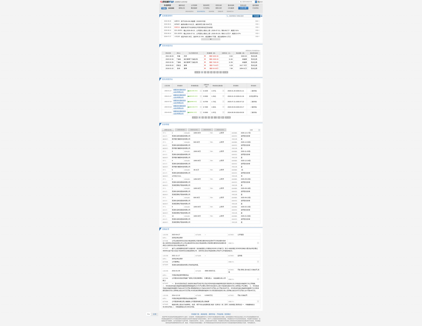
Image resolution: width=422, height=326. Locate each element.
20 (222, 117)
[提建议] (152, 314)
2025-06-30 (181, 130)
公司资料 (194, 5)
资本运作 (243, 5)
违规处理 (220, 11)
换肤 (261, 2)
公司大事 (243, 8)
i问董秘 (164, 8)
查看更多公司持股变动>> (253, 50)
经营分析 (219, 5)
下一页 (225, 72)
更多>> (257, 21)
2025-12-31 (167, 130)
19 (219, 117)
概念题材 (194, 8)
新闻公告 (182, 8)
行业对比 (256, 8)
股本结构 (231, 5)
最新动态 (182, 5)
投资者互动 (230, 11)
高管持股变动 (189, 11)
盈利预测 (256, 5)
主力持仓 (206, 8)
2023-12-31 (220, 130)
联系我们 (228, 314)
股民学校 (212, 314)
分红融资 (231, 8)
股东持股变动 (201, 11)
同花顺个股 (195, 314)
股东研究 (206, 5)
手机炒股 (220, 314)
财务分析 (219, 8)
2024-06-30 (207, 130)
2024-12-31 (194, 130)
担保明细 (211, 11)
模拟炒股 (204, 314)
